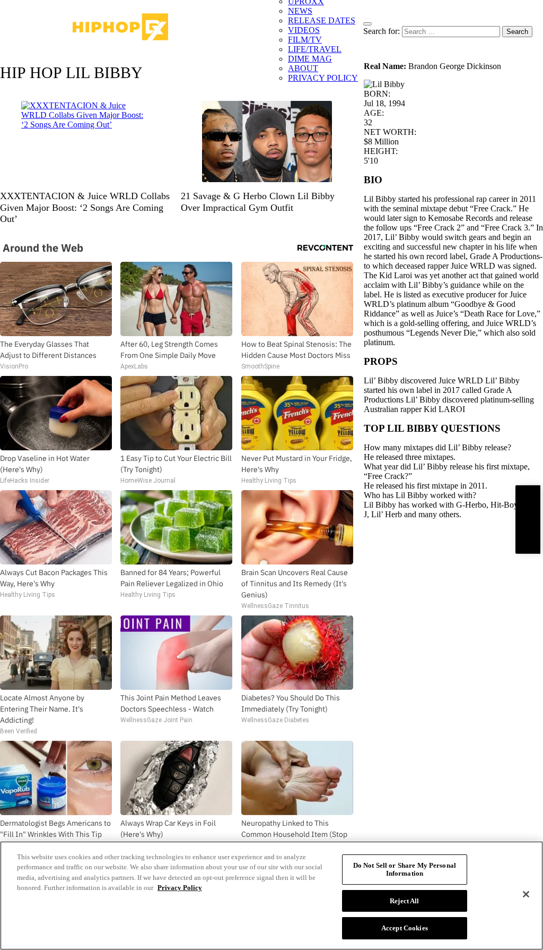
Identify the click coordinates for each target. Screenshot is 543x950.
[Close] (526, 894)
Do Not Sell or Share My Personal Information (404, 869)
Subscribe (527, 519)
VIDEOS (304, 30)
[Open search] (367, 23)
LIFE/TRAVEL (314, 49)
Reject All (404, 901)
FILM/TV (305, 39)
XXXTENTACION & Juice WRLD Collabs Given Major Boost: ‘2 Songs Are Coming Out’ (85, 207)
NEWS (300, 10)
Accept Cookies (404, 928)
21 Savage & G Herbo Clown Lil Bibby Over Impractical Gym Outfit (258, 202)
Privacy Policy (179, 888)
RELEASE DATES (321, 20)
